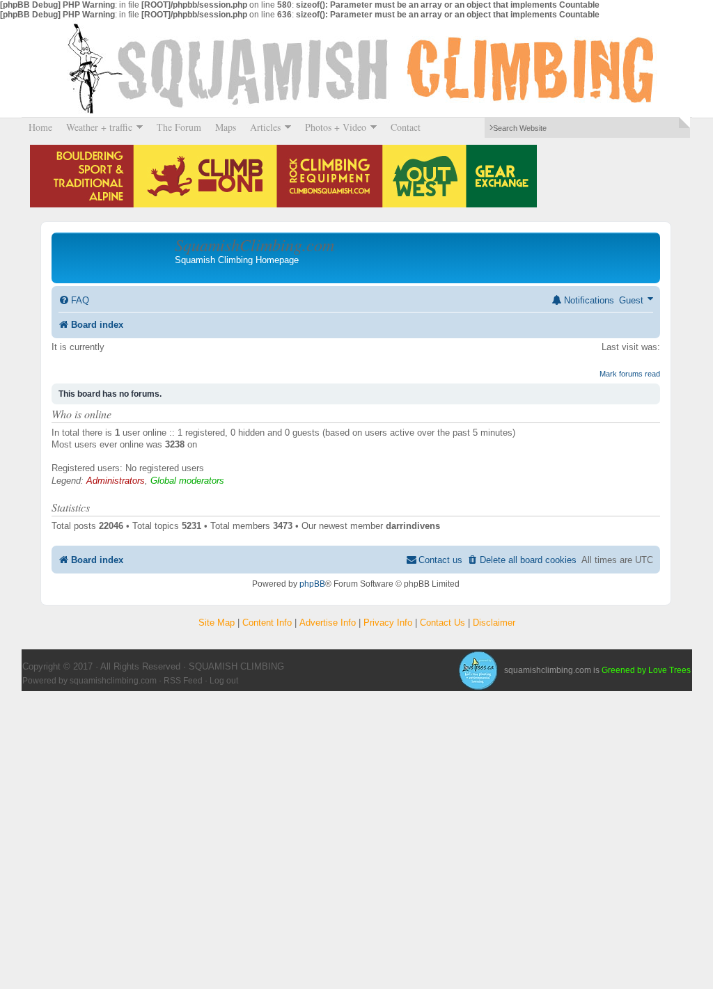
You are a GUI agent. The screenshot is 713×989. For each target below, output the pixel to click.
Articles (262, 127)
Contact (406, 127)
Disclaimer (494, 622)
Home (40, 127)
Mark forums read (630, 374)
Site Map (216, 622)
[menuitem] (73, 300)
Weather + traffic (95, 127)
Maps (225, 127)
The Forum (179, 127)
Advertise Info (327, 622)
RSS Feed (183, 681)
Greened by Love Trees (646, 670)
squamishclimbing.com (113, 681)
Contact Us (442, 622)
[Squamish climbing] (478, 670)
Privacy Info (387, 622)
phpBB (312, 584)
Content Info (267, 622)
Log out (224, 681)
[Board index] (115, 257)
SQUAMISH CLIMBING (356, 68)
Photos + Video (332, 127)
